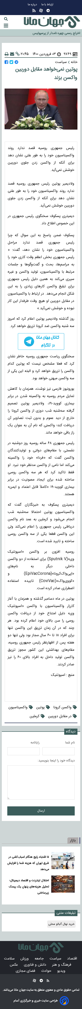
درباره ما (33, 4)
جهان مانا (19, 990)
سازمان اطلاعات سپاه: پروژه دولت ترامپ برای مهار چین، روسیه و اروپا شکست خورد (40, 34)
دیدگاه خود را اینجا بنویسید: (56, 760)
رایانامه (35, 742)
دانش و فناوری (35, 965)
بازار (73, 840)
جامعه (40, 959)
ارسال (41, 811)
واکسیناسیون (18, 707)
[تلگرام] (48, 11)
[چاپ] (7, 54)
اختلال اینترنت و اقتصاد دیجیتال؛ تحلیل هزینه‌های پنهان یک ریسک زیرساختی (29, 886)
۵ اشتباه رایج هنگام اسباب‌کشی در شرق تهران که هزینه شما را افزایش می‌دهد (28, 863)
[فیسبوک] (6, 62)
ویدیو (62, 971)
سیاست (56, 959)
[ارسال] (12, 54)
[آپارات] (41, 11)
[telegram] (41, 341)
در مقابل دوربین (60, 716)
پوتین (40, 707)
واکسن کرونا (62, 707)
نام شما (70, 742)
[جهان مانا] (51, 22)
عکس (14, 965)
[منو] (6, 25)
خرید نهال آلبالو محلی (61, 924)
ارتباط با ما (47, 4)
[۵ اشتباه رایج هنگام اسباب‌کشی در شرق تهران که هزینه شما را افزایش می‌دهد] (63, 862)
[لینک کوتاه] (17, 54)
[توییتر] (11, 62)
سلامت (10, 959)
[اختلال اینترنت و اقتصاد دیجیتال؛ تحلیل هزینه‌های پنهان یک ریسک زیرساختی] (63, 886)
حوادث (46, 971)
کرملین (34, 716)
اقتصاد (72, 959)
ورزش (25, 959)
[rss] (34, 11)
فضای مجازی (26, 971)
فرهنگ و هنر (62, 965)
